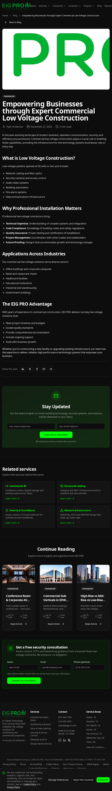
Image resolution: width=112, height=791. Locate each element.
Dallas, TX (91, 717)
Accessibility (36, 764)
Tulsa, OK (91, 742)
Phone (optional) (82, 662)
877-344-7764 (64, 717)
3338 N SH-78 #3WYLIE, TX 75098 (66, 732)
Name (10, 662)
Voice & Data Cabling (40, 728)
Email (43, 662)
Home (33, 5)
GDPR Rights (93, 764)
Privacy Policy (9, 764)
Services (43, 5)
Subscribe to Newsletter (56, 434)
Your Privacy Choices (73, 764)
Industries (58, 5)
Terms (23, 764)
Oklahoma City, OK (95, 737)
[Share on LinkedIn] (23, 369)
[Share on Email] (44, 369)
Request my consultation (24, 680)
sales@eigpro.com (67, 725)
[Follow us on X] (69, 740)
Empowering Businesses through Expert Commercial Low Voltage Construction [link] (60, 15)
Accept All (103, 779)
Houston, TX (92, 721)
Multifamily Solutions (40, 724)
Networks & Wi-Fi (38, 739)
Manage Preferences (58, 779)
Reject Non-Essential (83, 779)
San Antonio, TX (94, 733)
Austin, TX (91, 729)
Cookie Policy (52, 764)
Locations (73, 5)
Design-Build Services (41, 743)
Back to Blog (15, 22)
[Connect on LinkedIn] (64, 740)
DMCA (106, 764)
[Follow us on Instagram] (59, 740)
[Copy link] (51, 369)
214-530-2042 (64, 721)
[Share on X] (30, 369)
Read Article (16, 623)
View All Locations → (96, 747)
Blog (99, 5)
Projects (87, 5)
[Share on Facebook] (37, 369)
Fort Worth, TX (93, 725)
